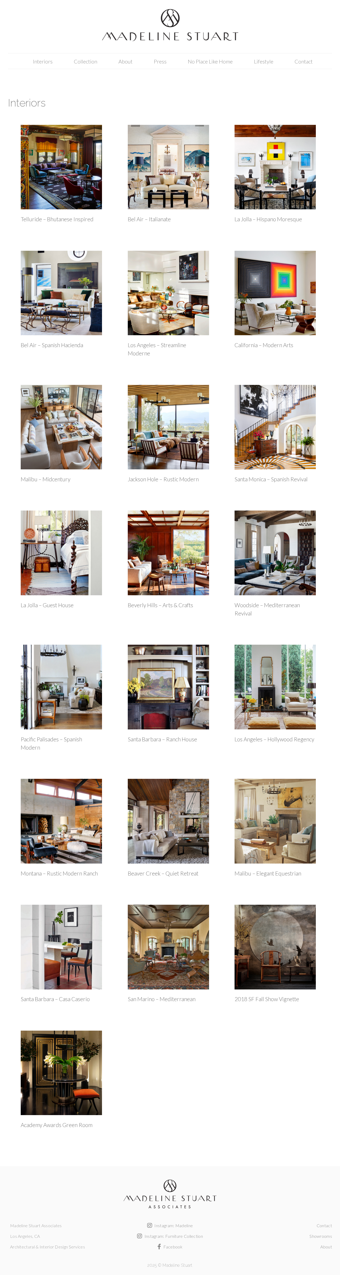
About (125, 61)
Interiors (43, 61)
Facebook (172, 1246)
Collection (85, 61)
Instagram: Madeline (173, 1225)
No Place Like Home (210, 61)
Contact (304, 61)
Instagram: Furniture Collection (173, 1236)
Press (160, 61)
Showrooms (320, 1236)
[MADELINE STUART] (170, 27)
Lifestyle (263, 61)
